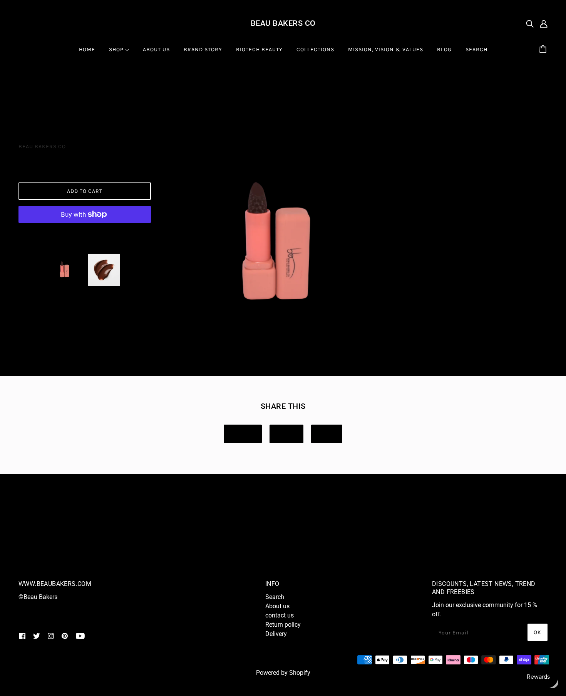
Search (274, 597)
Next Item (511, 106)
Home (26, 86)
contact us (279, 615)
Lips (95, 86)
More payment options (84, 233)
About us (277, 606)
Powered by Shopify (283, 672)
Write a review (82, 548)
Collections (62, 86)
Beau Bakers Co (283, 23)
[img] (530, 23)
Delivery (276, 633)
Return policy (283, 624)
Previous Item (48, 106)
